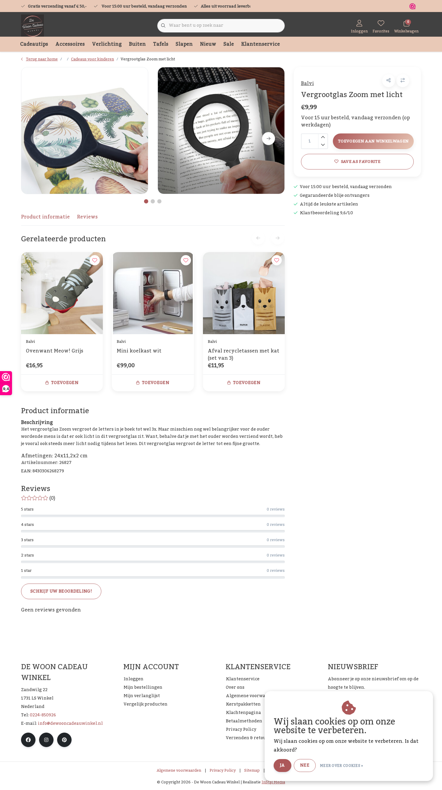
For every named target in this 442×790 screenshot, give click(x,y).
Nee (304, 765)
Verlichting (107, 44)
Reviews (87, 217)
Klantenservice (260, 44)
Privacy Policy (223, 770)
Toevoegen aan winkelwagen (373, 141)
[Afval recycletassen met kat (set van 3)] (244, 293)
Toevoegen (64, 383)
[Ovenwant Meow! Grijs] (62, 293)
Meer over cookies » (341, 766)
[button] (388, 80)
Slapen (184, 44)
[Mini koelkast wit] (153, 293)
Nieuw (208, 44)
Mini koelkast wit (139, 351)
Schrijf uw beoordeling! (61, 591)
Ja (282, 765)
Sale (228, 44)
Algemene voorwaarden (179, 770)
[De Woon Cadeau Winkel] (32, 25)
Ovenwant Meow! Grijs (54, 351)
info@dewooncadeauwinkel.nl (70, 723)
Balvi (307, 83)
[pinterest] (64, 740)
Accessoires (70, 44)
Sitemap (252, 770)
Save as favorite (360, 161)
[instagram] (46, 740)
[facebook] (28, 740)
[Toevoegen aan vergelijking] (402, 80)
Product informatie (45, 217)
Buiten (137, 44)
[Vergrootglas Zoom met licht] (84, 130)
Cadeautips (34, 44)
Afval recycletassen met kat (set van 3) (243, 354)
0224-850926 (43, 715)
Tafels (160, 44)
